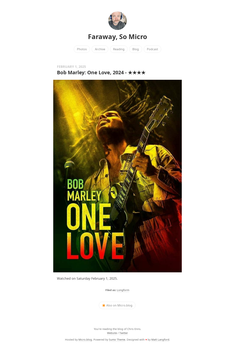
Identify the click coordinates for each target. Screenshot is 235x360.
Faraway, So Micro (117, 36)
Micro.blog (85, 339)
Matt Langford (160, 339)
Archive (100, 49)
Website (112, 333)
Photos (82, 49)
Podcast (152, 49)
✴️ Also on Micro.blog (117, 305)
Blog (135, 49)
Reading (118, 49)
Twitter (123, 333)
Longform (123, 290)
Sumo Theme (117, 339)
